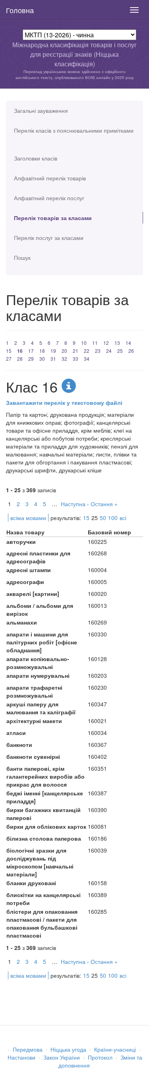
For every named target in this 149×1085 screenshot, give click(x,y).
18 (42, 350)
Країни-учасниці (115, 1049)
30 (42, 358)
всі (123, 518)
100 (113, 518)
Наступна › (75, 504)
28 (20, 358)
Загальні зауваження (41, 110)
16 (20, 350)
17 (31, 350)
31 (53, 358)
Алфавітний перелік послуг (49, 198)
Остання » (104, 504)
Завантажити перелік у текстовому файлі (64, 402)
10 (84, 342)
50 (103, 518)
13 (117, 342)
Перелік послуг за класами (48, 238)
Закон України (61, 1057)
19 (53, 350)
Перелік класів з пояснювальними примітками (74, 130)
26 (131, 350)
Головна (20, 10)
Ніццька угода (68, 1049)
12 (106, 342)
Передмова (28, 1049)
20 (64, 350)
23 (98, 350)
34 (86, 358)
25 (120, 350)
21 (75, 350)
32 (64, 358)
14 (128, 342)
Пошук (22, 257)
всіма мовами (28, 518)
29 (31, 358)
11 (95, 342)
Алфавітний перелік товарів (50, 178)
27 (9, 358)
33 (75, 358)
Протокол (100, 1057)
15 (9, 350)
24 (109, 350)
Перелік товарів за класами (53, 218)
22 (86, 350)
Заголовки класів (35, 158)
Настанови (21, 1057)
